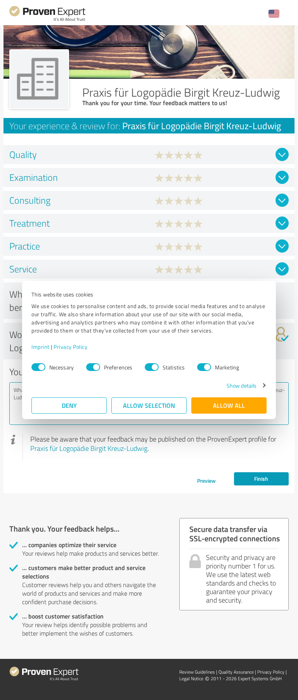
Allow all (229, 405)
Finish (261, 478)
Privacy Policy (70, 346)
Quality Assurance (236, 672)
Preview (206, 480)
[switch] (93, 367)
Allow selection (149, 405)
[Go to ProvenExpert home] (47, 20)
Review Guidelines (197, 672)
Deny (69, 405)
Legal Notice (191, 678)
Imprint (40, 346)
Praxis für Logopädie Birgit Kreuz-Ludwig (88, 448)
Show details (241, 385)
